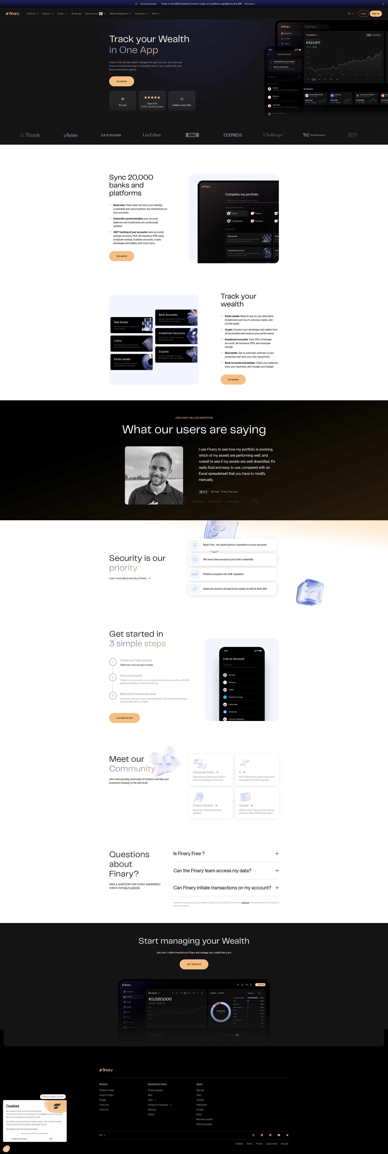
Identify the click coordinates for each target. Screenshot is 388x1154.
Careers (200, 1100)
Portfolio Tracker (106, 1090)
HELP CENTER (132, 888)
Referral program (204, 1124)
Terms (249, 1143)
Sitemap (200, 1090)
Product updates (155, 1090)
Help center (201, 1105)
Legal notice (271, 1143)
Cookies (239, 1143)
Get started (121, 81)
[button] (6, 1148)
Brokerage (76, 13)
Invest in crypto (106, 1095)
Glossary (152, 1109)
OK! (51, 1138)
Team (198, 1095)
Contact (200, 1109)
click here (245, 903)
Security (285, 1143)
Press (199, 1114)
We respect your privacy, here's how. (22, 1129)
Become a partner (204, 1119)
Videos (151, 1114)
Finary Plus (104, 1105)
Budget (102, 1100)
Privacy (259, 1143)
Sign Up (376, 13)
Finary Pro (104, 1109)
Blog (150, 1095)
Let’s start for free (124, 718)
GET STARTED (194, 964)
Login (363, 13)
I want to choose (19, 1138)
